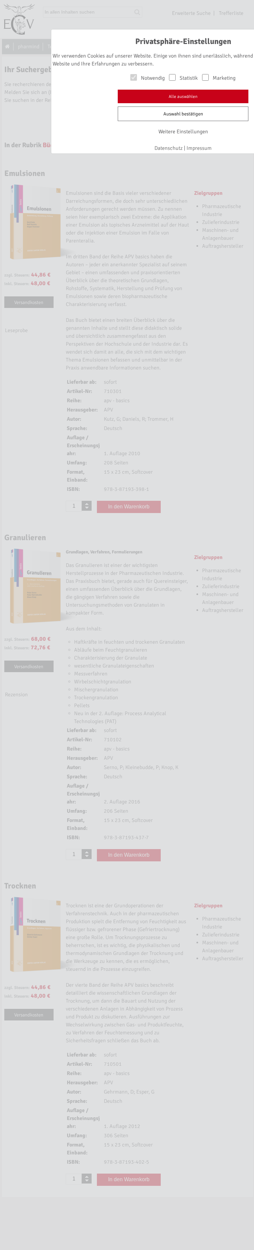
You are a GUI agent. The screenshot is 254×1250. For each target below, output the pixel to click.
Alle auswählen (183, 96)
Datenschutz (168, 148)
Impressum (199, 148)
